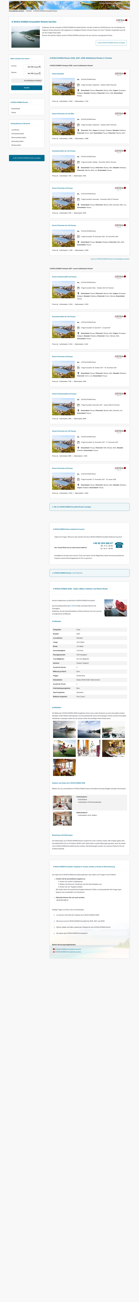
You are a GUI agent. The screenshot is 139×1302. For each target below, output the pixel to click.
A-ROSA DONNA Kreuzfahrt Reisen (45, 11)
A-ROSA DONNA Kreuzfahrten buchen (68, 949)
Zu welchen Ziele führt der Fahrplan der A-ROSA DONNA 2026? (77, 915)
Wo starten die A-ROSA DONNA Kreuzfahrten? (72, 933)
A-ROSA (29, 11)
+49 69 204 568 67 (62, 900)
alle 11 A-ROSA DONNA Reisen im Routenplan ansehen (111, 259)
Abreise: (14, 72)
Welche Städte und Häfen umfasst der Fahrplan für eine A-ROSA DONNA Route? (83, 927)
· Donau (13, 112)
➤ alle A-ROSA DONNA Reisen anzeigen (111, 43)
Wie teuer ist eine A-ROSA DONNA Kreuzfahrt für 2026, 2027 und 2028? (80, 921)
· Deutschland (15, 108)
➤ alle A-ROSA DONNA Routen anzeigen (27, 158)
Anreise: (14, 66)
